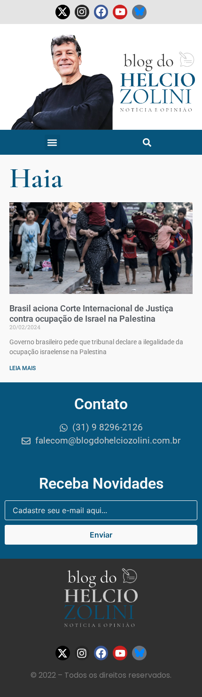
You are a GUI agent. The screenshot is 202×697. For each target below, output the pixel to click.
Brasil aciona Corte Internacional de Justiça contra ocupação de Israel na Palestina (91, 313)
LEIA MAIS (22, 368)
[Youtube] (120, 12)
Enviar (101, 534)
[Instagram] (82, 12)
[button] (52, 142)
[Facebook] (101, 12)
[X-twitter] (62, 12)
